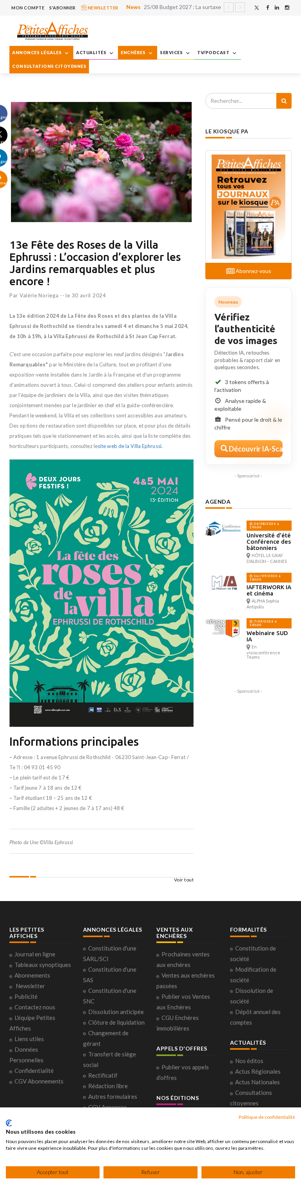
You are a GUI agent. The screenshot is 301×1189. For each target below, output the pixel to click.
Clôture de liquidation (116, 1022)
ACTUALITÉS (91, 52)
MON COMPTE (27, 7)
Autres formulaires (112, 1096)
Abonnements (32, 975)
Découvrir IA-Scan (255, 448)
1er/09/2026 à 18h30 (265, 577)
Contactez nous (35, 1007)
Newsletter (30, 985)
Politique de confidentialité (267, 1117)
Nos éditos (249, 1060)
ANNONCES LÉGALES (37, 52)
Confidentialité (34, 1070)
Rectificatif (103, 1075)
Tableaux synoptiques (43, 964)
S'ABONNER (62, 7)
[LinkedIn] (276, 7)
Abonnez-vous (252, 271)
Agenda (217, 501)
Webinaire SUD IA (267, 636)
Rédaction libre (108, 1085)
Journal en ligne (35, 954)
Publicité (26, 996)
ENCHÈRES (134, 52)
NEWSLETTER (102, 7)
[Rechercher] (284, 101)
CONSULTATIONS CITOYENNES (49, 66)
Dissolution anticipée (116, 1011)
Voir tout (184, 880)
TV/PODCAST (213, 52)
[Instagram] (287, 7)
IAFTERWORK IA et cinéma (269, 590)
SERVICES (172, 52)
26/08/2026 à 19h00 (264, 525)
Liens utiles (29, 1038)
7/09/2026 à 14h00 (263, 623)
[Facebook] (267, 7)
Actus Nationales (257, 1081)
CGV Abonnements (39, 1081)
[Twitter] (257, 7)
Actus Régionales (258, 1071)
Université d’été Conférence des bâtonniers (269, 541)
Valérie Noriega (39, 295)
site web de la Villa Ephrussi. (130, 446)
